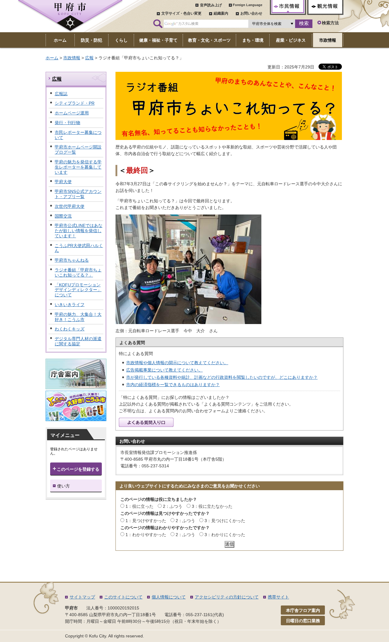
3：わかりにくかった (225, 534)
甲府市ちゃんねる (72, 260)
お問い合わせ (251, 13)
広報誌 (61, 93)
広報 (89, 57)
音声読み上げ (211, 5)
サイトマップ (82, 597)
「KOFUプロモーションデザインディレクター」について (78, 290)
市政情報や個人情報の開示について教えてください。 (177, 362)
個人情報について (169, 597)
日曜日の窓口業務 (303, 620)
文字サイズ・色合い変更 (181, 13)
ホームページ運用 (72, 112)
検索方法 (330, 22)
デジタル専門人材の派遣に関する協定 (78, 341)
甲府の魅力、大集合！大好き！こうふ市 (78, 317)
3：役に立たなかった (212, 506)
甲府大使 (63, 181)
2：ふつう (172, 506)
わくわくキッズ (69, 328)
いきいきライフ (69, 304)
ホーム (52, 57)
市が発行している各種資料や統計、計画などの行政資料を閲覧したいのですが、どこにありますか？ (222, 377)
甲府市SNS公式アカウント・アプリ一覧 (78, 194)
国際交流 (63, 216)
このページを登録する (78, 469)
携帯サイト (278, 597)
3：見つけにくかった (225, 520)
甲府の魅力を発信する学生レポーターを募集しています (78, 167)
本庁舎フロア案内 (303, 610)
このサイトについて (123, 597)
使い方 (63, 485)
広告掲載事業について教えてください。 (164, 370)
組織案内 (221, 13)
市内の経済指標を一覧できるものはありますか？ (173, 384)
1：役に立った (139, 506)
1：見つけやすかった (146, 520)
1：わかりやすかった (146, 534)
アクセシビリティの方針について (227, 597)
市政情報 (71, 57)
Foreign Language (247, 5)
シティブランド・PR (75, 103)
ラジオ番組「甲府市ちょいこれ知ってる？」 (78, 272)
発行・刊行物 (67, 122)
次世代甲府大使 (69, 206)
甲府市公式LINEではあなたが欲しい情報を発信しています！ (78, 230)
